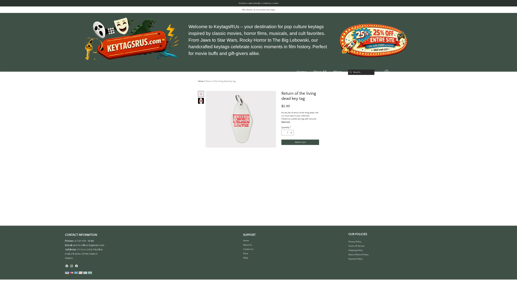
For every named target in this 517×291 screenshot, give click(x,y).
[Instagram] (71, 266)
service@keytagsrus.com (88, 245)
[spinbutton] (288, 132)
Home (201, 81)
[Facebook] (76, 266)
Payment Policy (355, 259)
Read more (285, 122)
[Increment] (291, 132)
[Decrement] (284, 132)
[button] (387, 72)
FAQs (245, 258)
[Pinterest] (67, 266)
